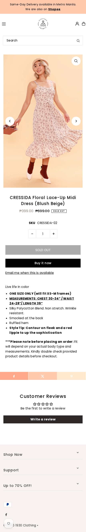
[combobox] (43, 40)
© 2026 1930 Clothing (19, 525)
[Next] (76, 121)
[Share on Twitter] (42, 376)
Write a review (43, 419)
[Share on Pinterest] (71, 376)
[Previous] (9, 121)
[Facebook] (6, 514)
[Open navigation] (16, 23)
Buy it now (43, 263)
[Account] (77, 24)
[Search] (78, 40)
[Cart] (83, 24)
